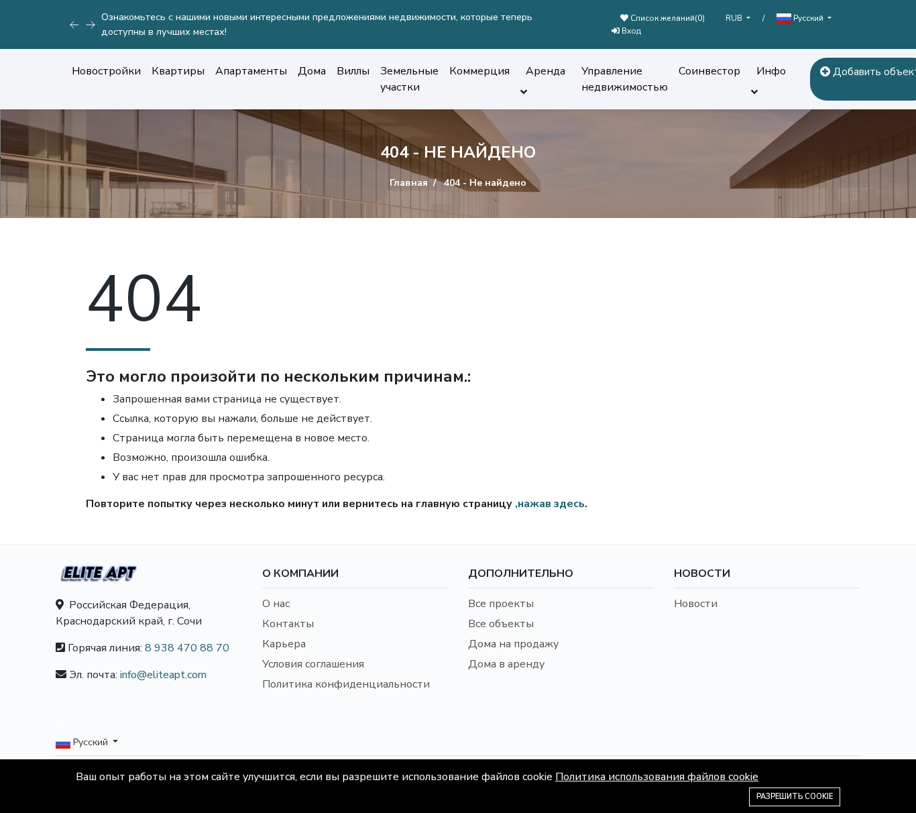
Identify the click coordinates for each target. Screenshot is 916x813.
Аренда (545, 71)
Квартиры (178, 71)
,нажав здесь (550, 503)
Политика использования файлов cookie (656, 776)
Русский (808, 18)
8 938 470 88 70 (187, 648)
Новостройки (106, 71)
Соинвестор (709, 71)
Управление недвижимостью (624, 79)
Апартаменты (251, 71)
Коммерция (479, 71)
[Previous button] (90, 24)
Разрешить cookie (794, 797)
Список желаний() (666, 18)
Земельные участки (409, 79)
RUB (735, 18)
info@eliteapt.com (163, 674)
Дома (312, 71)
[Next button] (74, 24)
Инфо (771, 71)
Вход (630, 30)
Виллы (353, 71)
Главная (409, 182)
